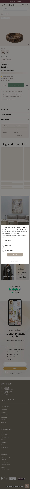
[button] (15, 261)
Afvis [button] (15, 257)
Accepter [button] (15, 254)
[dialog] (15, 244)
